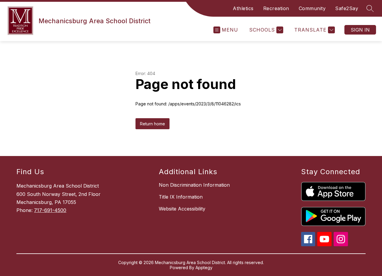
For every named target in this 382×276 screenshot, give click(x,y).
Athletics (243, 8)
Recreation (276, 8)
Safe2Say (346, 8)
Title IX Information (181, 197)
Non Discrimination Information (194, 185)
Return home (152, 123)
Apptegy (203, 267)
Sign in (360, 30)
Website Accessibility (182, 209)
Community (312, 8)
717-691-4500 (50, 210)
